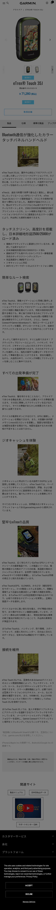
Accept (29, 885)
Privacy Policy (32, 877)
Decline (29, 894)
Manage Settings (29, 902)
